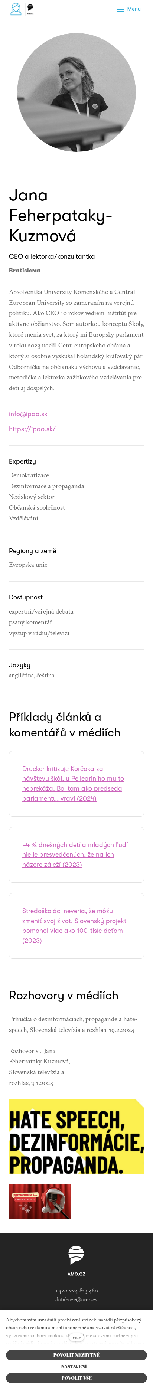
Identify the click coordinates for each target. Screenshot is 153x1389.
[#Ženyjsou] (23, 9)
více (76, 1337)
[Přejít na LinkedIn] (76, 168)
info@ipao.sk (28, 414)
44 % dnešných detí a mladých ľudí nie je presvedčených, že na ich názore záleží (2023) (75, 855)
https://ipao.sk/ (32, 429)
